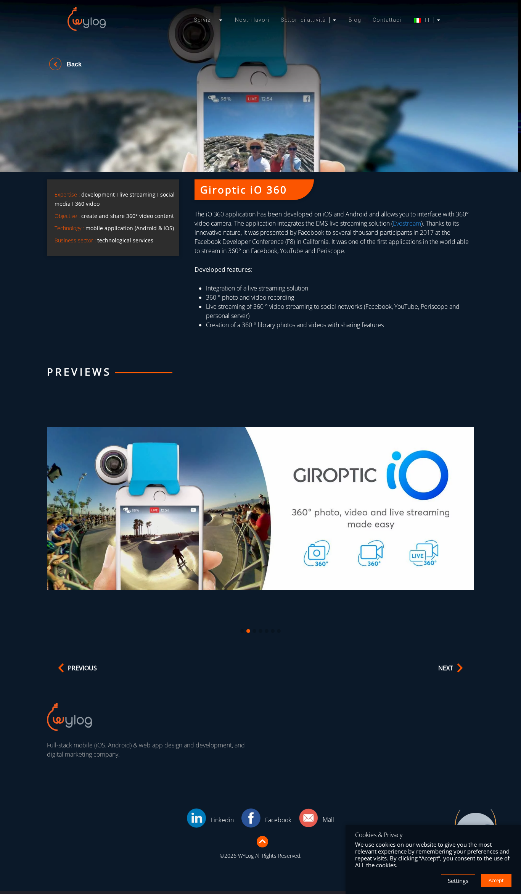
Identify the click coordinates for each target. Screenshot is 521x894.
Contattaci (387, 20)
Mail (328, 819)
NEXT (445, 668)
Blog (355, 20)
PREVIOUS (82, 668)
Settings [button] (458, 880)
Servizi (203, 20)
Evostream (407, 223)
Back (73, 64)
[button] (242, 631)
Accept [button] (496, 880)
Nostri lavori (252, 20)
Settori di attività (303, 20)
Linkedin (222, 820)
